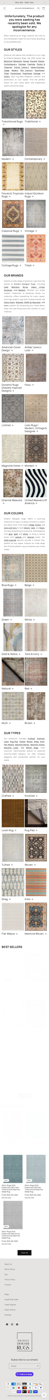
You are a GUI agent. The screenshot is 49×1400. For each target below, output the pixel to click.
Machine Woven (34, 933)
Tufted (6, 864)
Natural (6, 688)
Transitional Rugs (12, 121)
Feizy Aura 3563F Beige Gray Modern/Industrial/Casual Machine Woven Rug (13, 1033)
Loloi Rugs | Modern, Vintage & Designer (36, 428)
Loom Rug (8, 830)
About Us (8, 1264)
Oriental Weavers (12, 500)
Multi (5, 723)
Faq (6, 1274)
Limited (6, 425)
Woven (29, 864)
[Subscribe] (37, 1366)
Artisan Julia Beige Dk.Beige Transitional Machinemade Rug (34, 986)
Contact (8, 1285)
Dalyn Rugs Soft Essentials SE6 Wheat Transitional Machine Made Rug (11, 1144)
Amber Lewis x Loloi (33, 349)
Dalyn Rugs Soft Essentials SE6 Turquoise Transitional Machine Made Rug (36, 1144)
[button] (4, 8)
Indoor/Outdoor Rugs (34, 195)
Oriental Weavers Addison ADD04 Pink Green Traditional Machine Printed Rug (13, 987)
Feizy (28, 384)
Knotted (30, 795)
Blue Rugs (8, 585)
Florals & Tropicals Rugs (13, 195)
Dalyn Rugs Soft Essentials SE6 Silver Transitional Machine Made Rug (11, 1235)
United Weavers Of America (36, 502)
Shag (5, 899)
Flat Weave (8, 933)
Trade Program (10, 1305)
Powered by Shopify (34, 1396)
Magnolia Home (11, 465)
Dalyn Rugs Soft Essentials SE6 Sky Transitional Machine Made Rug (34, 1188)
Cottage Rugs (10, 265)
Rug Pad (30, 830)
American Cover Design (11, 349)
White (28, 619)
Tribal (28, 265)
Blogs (7, 1294)
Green (5, 619)
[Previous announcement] (4, 2)
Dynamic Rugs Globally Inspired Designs (12, 387)
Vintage (29, 230)
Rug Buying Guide (11, 1299)
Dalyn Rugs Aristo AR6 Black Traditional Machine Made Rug (36, 1032)
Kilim (27, 899)
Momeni (29, 465)
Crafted (6, 795)
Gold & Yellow (10, 654)
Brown (28, 723)
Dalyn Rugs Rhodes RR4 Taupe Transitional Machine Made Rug (12, 1081)
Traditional (31, 121)
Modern (6, 158)
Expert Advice (10, 1310)
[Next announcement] (44, 2)
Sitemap (8, 1315)
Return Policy (10, 1269)
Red (27, 688)
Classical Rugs (10, 230)
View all (24, 1095)
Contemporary (33, 158)
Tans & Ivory (32, 654)
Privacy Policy (10, 1279)
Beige (28, 585)
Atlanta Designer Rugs (20, 1396)
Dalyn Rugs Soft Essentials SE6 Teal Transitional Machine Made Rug (11, 1188)
